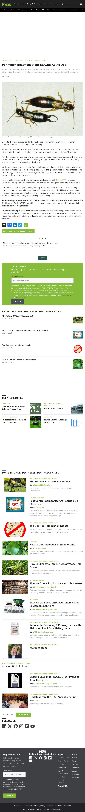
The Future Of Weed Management (17, 316)
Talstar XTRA (61, 180)
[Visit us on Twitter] (10, 726)
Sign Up (17, 301)
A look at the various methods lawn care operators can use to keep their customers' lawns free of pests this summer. (56, 530)
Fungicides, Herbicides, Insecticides (30, 61)
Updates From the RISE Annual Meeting (53, 696)
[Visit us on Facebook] (16, 726)
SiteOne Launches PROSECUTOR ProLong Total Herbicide (54, 678)
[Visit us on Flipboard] (27, 726)
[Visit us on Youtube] (32, 726)
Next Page (23, 715)
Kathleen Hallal (39, 647)
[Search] (75, 4)
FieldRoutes (39, 508)
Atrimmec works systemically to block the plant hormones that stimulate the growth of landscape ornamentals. (54, 636)
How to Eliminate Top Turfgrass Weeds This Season (55, 565)
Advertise (28, 806)
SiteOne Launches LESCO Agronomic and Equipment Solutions (54, 604)
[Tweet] (20, 225)
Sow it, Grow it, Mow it (53, 408)
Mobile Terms (66, 295)
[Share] (9, 225)
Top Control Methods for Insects (16, 345)
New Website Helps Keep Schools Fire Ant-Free (13, 407)
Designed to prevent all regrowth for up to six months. (51, 687)
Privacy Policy (21, 297)
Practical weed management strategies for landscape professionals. (51, 489)
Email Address (17, 276)
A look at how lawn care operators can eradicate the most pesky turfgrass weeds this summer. (55, 572)
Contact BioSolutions (43, 485)
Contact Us (18, 806)
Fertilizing (34, 599)
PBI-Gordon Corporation (44, 632)
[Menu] (81, 4)
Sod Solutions (40, 548)
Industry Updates (9, 417)
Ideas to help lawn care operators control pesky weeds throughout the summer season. (56, 552)
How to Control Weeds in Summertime (19, 360)
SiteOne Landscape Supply (45, 587)
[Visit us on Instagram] (21, 726)
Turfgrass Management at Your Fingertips (14, 421)
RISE (36, 701)
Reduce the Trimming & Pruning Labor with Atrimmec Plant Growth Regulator (55, 627)
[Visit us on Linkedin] (4, 726)
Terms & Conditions (54, 806)
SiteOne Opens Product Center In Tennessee (56, 583)
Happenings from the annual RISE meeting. (46, 704)
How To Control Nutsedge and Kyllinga (55, 421)
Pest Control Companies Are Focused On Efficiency (25, 330)
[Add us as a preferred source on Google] (26, 225)
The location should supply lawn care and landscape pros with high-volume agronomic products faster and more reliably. (56, 591)
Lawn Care (7, 61)
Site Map (67, 806)
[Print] (4, 225)
